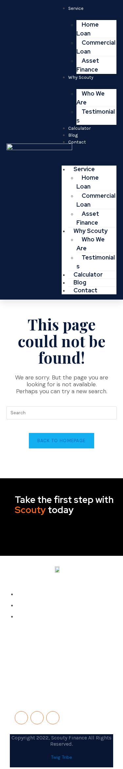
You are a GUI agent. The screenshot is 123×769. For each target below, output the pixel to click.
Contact (77, 142)
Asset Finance (87, 218)
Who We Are (90, 98)
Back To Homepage (61, 440)
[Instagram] (52, 717)
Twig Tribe (61, 757)
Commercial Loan (95, 47)
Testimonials (95, 116)
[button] (89, 153)
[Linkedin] (37, 717)
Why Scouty (80, 77)
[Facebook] (21, 717)
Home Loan (87, 29)
